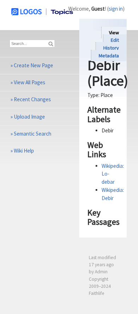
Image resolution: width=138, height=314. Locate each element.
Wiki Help (24, 150)
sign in (116, 8)
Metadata (109, 55)
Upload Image (29, 116)
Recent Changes (32, 99)
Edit (115, 40)
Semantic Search (32, 133)
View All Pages (29, 82)
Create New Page (33, 65)
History (111, 48)
